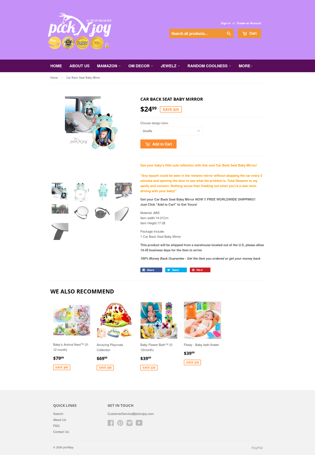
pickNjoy (68, 447)
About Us (79, 66)
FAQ (56, 425)
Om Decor (139, 66)
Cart (252, 33)
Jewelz (169, 66)
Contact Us (61, 431)
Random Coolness (208, 66)
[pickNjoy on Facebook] (111, 424)
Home (56, 66)
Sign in (226, 23)
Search (58, 413)
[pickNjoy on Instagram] (129, 424)
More (244, 66)
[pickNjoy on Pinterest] (120, 424)
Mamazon (107, 66)
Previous (58, 141)
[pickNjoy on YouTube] (139, 424)
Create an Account (249, 23)
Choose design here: (154, 123)
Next (125, 141)
